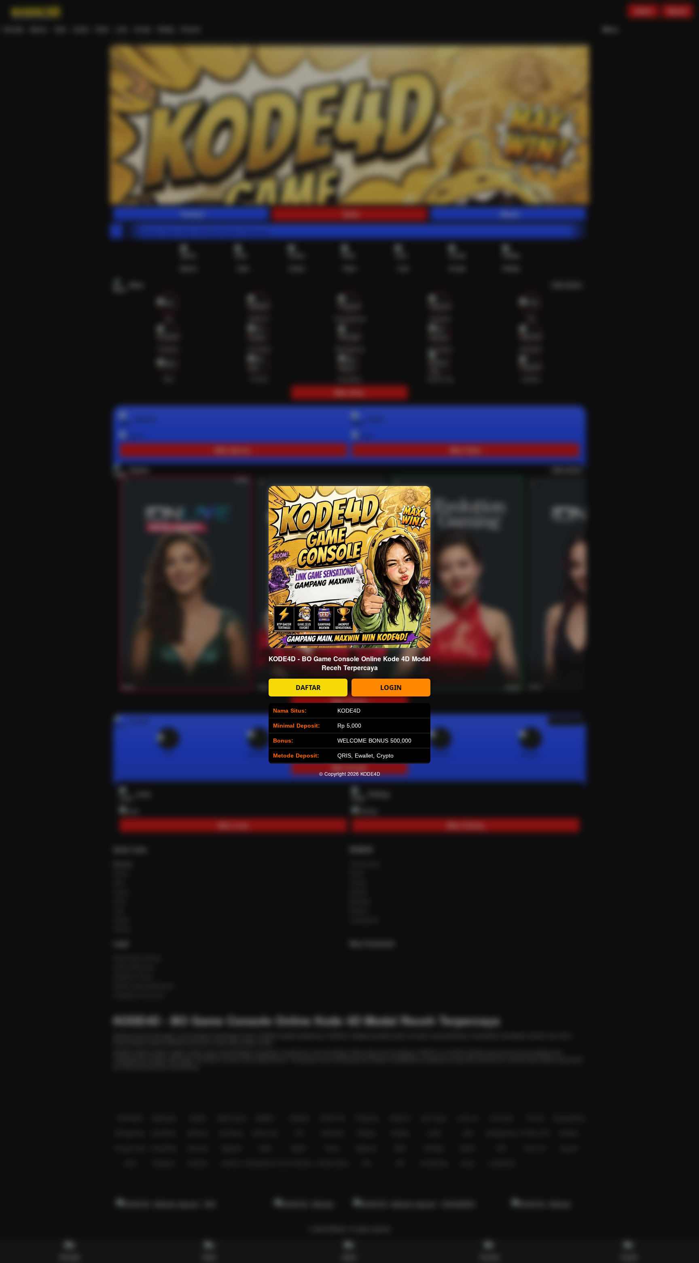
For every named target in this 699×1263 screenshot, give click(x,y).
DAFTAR (308, 687)
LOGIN (391, 687)
